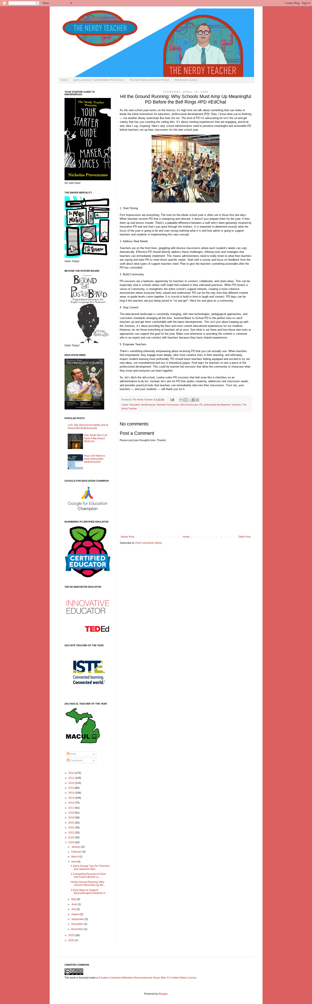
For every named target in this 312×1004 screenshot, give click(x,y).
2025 (71, 935)
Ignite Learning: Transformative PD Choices (98, 79)
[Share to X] (189, 400)
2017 (71, 807)
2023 (71, 837)
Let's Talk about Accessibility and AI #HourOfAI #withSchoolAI (88, 426)
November (77, 924)
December (77, 929)
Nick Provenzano (189, 404)
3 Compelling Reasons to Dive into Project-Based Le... (88, 875)
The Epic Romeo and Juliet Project (149, 79)
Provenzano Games (186, 79)
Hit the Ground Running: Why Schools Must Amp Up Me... (88, 884)
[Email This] (181, 400)
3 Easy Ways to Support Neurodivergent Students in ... (89, 892)
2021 (71, 827)
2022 (71, 832)
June (74, 904)
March (75, 856)
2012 (71, 783)
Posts (72, 753)
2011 (71, 777)
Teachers (236, 404)
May (74, 899)
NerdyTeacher (148, 404)
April (74, 861)
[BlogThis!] (185, 400)
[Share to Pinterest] (197, 400)
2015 (71, 797)
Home (64, 79)
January (76, 846)
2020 (71, 822)
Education (134, 404)
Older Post (244, 536)
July (74, 909)
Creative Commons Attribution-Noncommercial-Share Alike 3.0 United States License (147, 977)
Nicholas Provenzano (168, 404)
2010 (71, 773)
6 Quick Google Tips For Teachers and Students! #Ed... (90, 867)
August (75, 914)
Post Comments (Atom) (148, 542)
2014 (71, 792)
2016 (71, 802)
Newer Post (127, 536)
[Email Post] (172, 399)
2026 (71, 940)
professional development (217, 404)
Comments (76, 760)
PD (200, 404)
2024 (71, 842)
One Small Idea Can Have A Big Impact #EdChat (95, 438)
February (76, 851)
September (78, 919)
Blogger (163, 993)
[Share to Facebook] (193, 400)
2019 (71, 817)
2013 (71, 787)
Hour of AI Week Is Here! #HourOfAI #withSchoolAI (94, 458)
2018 (71, 812)
